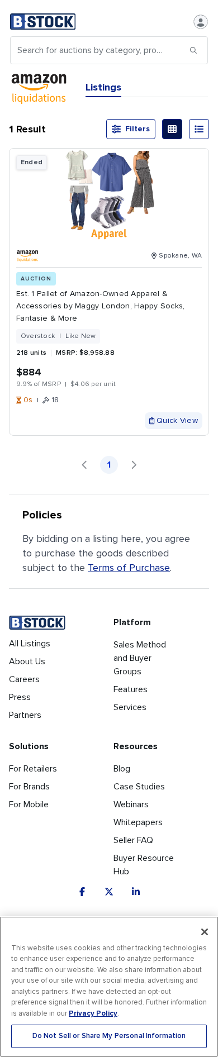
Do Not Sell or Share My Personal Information (109, 1036)
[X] (109, 891)
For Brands (29, 786)
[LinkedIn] (135, 891)
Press (20, 697)
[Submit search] (193, 50)
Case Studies (139, 786)
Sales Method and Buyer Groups (139, 658)
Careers (24, 679)
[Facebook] (82, 891)
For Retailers (33, 768)
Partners (25, 715)
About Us (27, 661)
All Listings (29, 643)
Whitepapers (138, 822)
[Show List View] (199, 129)
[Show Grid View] (172, 129)
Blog (121, 768)
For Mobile (29, 804)
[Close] (204, 932)
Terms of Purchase (129, 567)
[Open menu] (200, 22)
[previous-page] (84, 465)
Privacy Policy (93, 1013)
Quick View (177, 420)
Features (130, 689)
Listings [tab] (103, 87)
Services (129, 707)
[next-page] (133, 465)
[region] (109, 986)
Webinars (131, 804)
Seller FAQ (133, 840)
